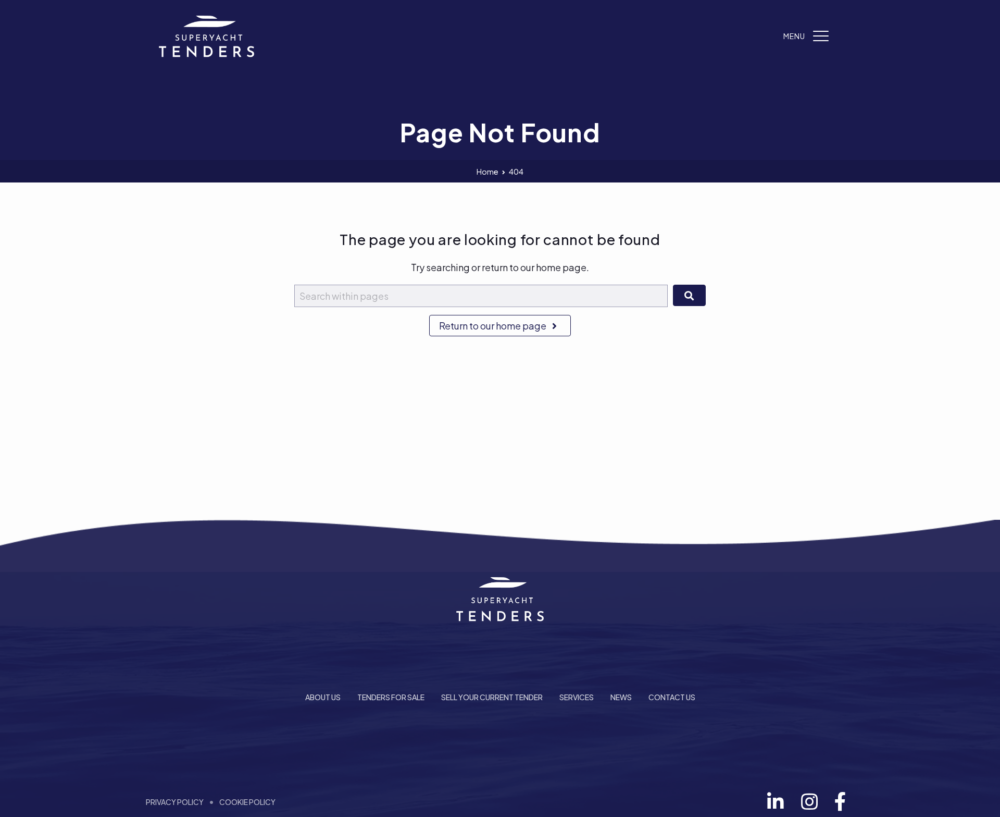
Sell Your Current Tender (492, 697)
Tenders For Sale (390, 697)
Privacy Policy (175, 802)
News (621, 697)
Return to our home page (493, 326)
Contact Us (671, 697)
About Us (323, 697)
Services (576, 697)
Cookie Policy (247, 802)
